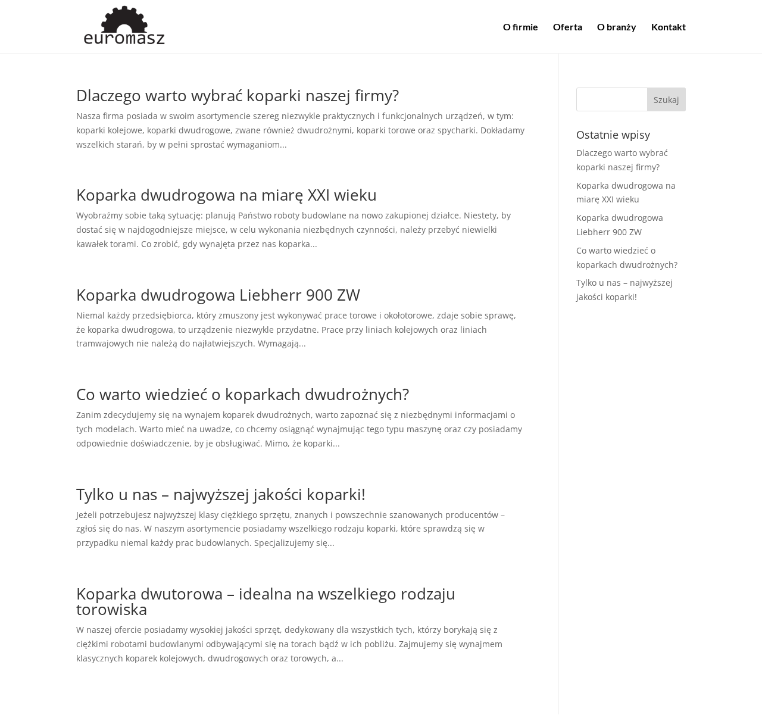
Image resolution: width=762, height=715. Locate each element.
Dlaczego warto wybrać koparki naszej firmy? (237, 95)
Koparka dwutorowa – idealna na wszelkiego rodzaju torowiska (265, 601)
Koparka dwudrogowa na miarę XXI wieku (226, 194)
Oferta (567, 27)
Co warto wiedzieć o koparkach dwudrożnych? (242, 394)
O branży (616, 27)
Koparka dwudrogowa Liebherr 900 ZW (218, 294)
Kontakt (668, 27)
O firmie (520, 27)
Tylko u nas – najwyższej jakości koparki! (221, 494)
